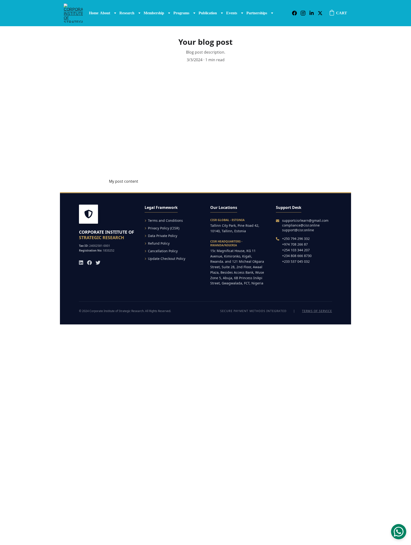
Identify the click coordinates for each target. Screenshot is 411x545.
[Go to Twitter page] (320, 13)
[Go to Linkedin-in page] (313, 13)
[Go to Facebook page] (296, 13)
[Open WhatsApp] (398, 531)
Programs (181, 13)
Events (231, 13)
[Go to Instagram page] (305, 13)
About (105, 13)
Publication (208, 13)
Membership (154, 13)
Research (126, 13)
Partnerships (256, 13)
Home (93, 13)
